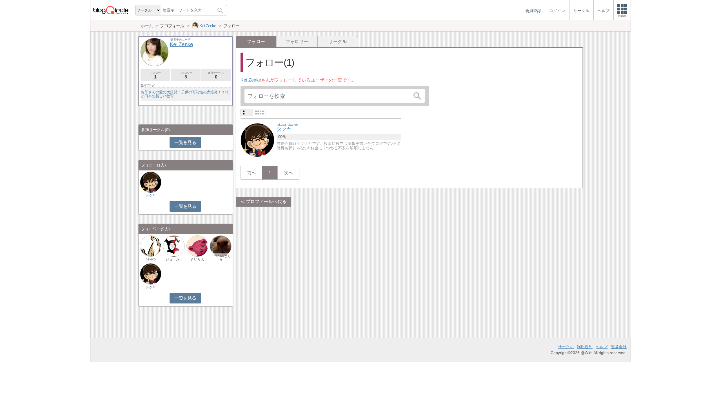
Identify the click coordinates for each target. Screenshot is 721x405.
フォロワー (297, 41)
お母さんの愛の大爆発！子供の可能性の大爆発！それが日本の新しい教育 (185, 94)
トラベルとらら (221, 257)
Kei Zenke (251, 80)
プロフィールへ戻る (266, 201)
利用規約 (585, 347)
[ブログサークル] (110, 10)
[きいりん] (197, 246)
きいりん (197, 259)
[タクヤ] (257, 139)
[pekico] (150, 246)
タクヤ (151, 195)
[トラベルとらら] (220, 246)
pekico (151, 259)
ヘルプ (601, 347)
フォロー (155, 75)
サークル (338, 41)
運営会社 (619, 347)
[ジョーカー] (173, 246)
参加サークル (216, 75)
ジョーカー (174, 259)
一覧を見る (185, 142)
